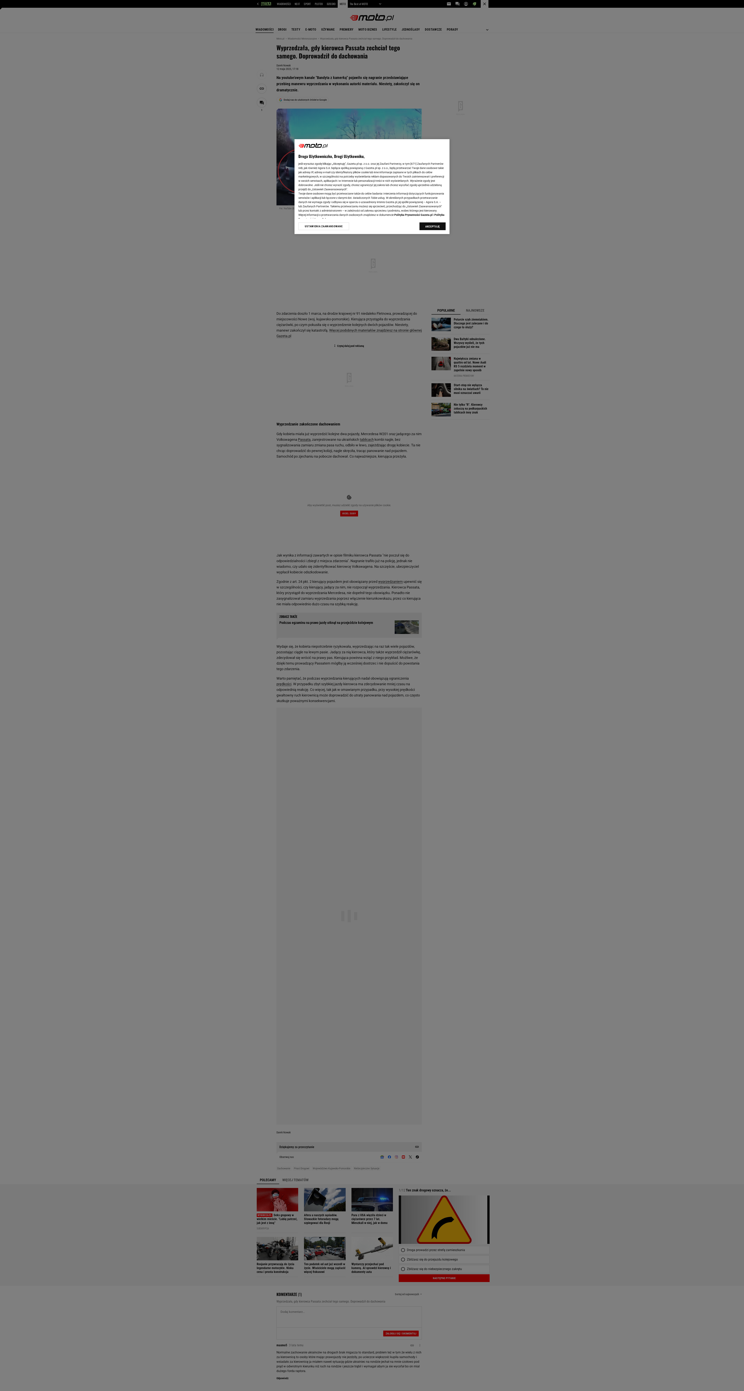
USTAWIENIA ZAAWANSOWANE (324, 226)
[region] (372, 186)
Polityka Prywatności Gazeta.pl (413, 214)
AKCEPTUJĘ (432, 226)
